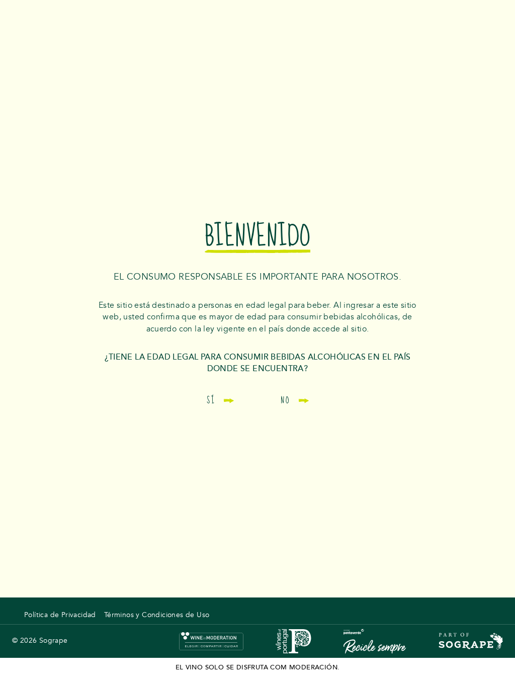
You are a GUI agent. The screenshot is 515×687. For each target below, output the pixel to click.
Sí (211, 400)
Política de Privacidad (60, 615)
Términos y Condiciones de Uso (157, 615)
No (286, 400)
